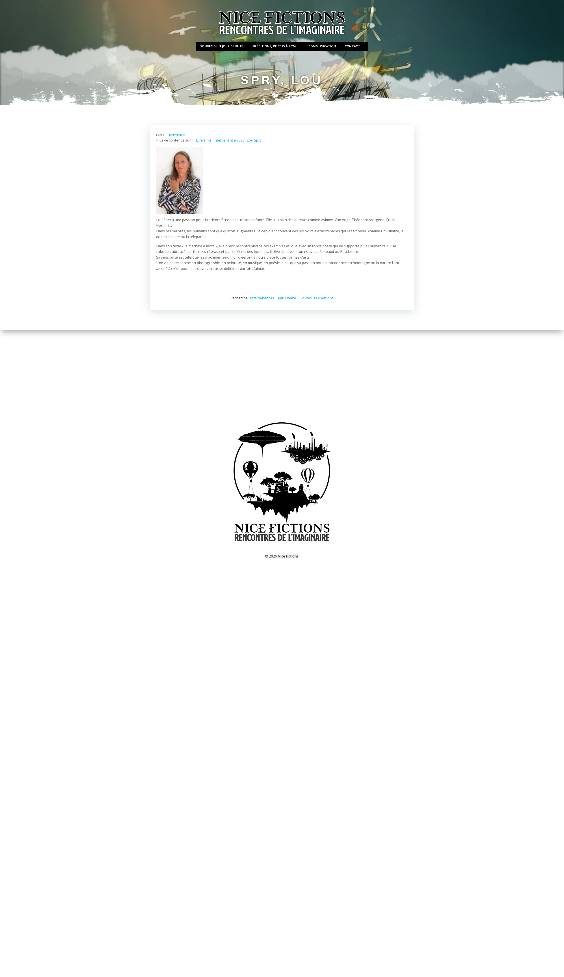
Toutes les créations (317, 298)
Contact (352, 46)
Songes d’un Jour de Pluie (221, 46)
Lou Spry (254, 140)
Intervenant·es (262, 298)
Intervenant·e (177, 135)
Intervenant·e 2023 (229, 140)
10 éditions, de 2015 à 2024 (274, 46)
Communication (322, 46)
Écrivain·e (203, 140)
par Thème (287, 298)
